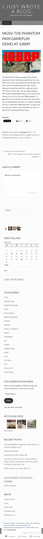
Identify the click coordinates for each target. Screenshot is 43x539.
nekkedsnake (12, 138)
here (25, 102)
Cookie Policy (11, 530)
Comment (32, 193)
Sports (6, 352)
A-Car (6, 297)
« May (6, 265)
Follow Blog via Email (19, 381)
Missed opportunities (11, 451)
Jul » (6, 270)
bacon (6, 309)
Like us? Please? (14, 279)
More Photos (8, 431)
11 (16, 254)
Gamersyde (13, 96)
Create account (9, 499)
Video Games (14, 132)
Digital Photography (11, 317)
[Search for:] (38, 23)
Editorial (7, 325)
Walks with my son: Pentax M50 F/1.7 (17, 468)
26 (21, 259)
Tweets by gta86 (9, 486)
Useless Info (8, 368)
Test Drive (7, 360)
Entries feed (8, 507)
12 (21, 254)
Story (6, 356)
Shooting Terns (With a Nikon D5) (15, 455)
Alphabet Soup (9, 301)
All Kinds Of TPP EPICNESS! (13, 151)
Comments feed (9, 511)
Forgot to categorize (11, 329)
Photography (8, 337)
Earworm (7, 321)
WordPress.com (9, 515)
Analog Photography (11, 305)
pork (5, 341)
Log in (6, 503)
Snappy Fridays (9, 348)
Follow (8, 401)
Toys (5, 364)
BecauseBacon (9, 313)
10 (11, 254)
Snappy (6, 344)
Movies (6, 333)
